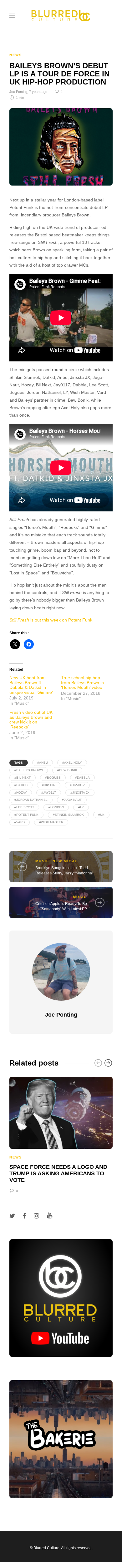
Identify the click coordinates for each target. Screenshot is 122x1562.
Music (42, 861)
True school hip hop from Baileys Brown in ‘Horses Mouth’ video (82, 682)
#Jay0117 (48, 792)
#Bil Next (22, 777)
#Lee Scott (24, 807)
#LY (81, 807)
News (15, 55)
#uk (101, 814)
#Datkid (21, 785)
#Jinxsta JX (79, 792)
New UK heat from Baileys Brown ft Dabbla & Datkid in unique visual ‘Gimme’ (31, 684)
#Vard (19, 822)
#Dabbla (82, 777)
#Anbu (42, 762)
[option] (61, 1134)
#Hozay (20, 792)
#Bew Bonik (67, 770)
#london (56, 807)
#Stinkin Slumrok (68, 814)
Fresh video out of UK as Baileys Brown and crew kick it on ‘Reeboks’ (31, 719)
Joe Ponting (18, 92)
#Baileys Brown (28, 770)
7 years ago (38, 92)
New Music (65, 861)
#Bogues (53, 777)
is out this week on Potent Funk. (51, 620)
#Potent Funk (26, 814)
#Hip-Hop (77, 785)
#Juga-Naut (72, 799)
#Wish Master (51, 822)
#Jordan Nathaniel (31, 799)
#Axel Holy (72, 762)
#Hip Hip (48, 785)
